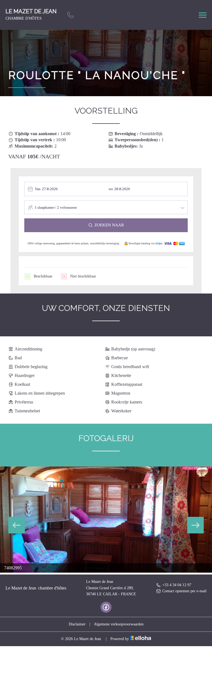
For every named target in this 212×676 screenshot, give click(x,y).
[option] (106, 520)
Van (38, 189)
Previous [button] (16, 525)
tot (111, 189)
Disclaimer (77, 624)
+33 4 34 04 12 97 (176, 585)
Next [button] (195, 525)
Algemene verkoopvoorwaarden (119, 624)
